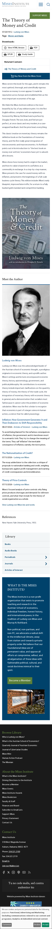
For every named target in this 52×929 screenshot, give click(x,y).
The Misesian (7, 762)
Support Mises (40, 16)
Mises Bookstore (9, 797)
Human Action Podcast (12, 758)
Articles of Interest (22, 427)
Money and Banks (15, 36)
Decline (37, 925)
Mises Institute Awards (12, 793)
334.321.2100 (14, 852)
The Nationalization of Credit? (17, 453)
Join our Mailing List (10, 866)
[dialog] (26, 918)
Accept (45, 925)
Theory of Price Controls (14, 480)
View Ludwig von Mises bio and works (18, 505)
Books (8, 544)
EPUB (8, 54)
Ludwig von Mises (21, 32)
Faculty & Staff (8, 801)
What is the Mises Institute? (14, 776)
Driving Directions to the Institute (17, 780)
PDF (34, 48)
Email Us (5, 861)
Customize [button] (7, 925)
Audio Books (11, 551)
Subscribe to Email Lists (12, 810)
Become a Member (20, 680)
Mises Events (7, 789)
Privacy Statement (10, 818)
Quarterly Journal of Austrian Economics (19, 745)
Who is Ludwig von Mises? (13, 737)
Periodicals (10, 557)
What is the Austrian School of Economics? (20, 741)
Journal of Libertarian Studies (15, 750)
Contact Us (7, 823)
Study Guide (26, 54)
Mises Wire (6, 754)
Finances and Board (10, 806)
